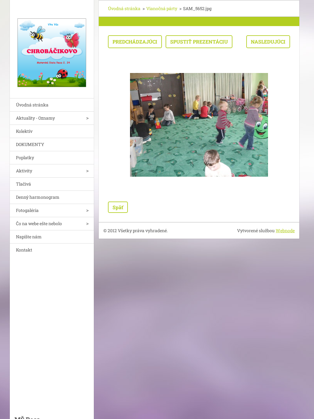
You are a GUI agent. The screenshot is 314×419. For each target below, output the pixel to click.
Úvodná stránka (32, 105)
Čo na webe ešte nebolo (39, 223)
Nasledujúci (268, 41)
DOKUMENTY (30, 144)
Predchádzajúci (135, 41)
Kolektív (24, 131)
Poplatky (25, 157)
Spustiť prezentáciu (199, 41)
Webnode (285, 230)
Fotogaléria (27, 210)
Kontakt (24, 250)
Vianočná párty (161, 8)
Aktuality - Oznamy (35, 118)
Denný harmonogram (37, 197)
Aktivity (24, 171)
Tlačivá (23, 184)
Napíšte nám (29, 237)
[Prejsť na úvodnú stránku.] (52, 45)
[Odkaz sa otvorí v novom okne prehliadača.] (199, 125)
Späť (118, 207)
